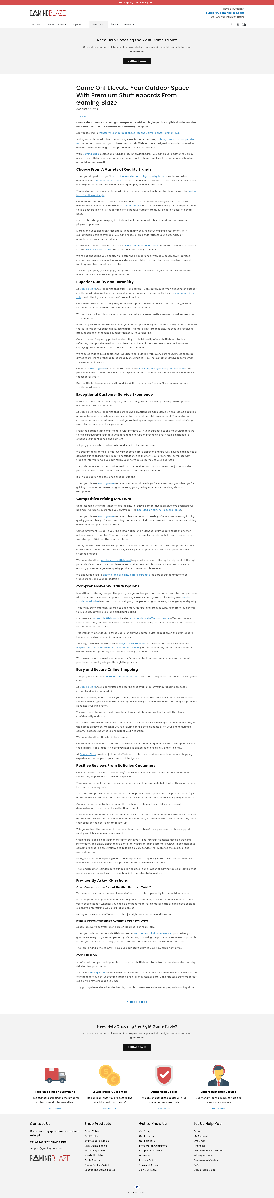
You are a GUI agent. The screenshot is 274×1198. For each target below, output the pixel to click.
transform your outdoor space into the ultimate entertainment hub (139, 133)
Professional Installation (208, 1150)
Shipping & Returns (150, 1150)
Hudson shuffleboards (99, 249)
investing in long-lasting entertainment (162, 368)
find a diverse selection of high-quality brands (139, 176)
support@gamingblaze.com (225, 13)
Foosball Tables (94, 1155)
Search (198, 1131)
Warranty (145, 1155)
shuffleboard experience (108, 180)
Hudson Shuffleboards (105, 618)
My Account (201, 1136)
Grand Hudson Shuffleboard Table (149, 618)
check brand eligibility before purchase (126, 574)
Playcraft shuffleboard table (142, 245)
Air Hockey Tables (95, 1150)
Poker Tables (92, 1131)
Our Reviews (146, 1136)
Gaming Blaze (90, 154)
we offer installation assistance (152, 933)
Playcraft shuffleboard (133, 643)
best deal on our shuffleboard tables (159, 510)
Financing (199, 1145)
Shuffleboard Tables (97, 1141)
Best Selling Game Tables (100, 1170)
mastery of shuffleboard (116, 560)
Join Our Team (148, 1170)
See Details (55, 1108)
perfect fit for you (130, 205)
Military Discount (204, 1155)
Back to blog (138, 1002)
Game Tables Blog (205, 1170)
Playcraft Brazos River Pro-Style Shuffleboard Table (107, 647)
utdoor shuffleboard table (123, 676)
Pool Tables (92, 1136)
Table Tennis (92, 1160)
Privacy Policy (147, 1160)
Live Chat (199, 1141)
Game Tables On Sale (97, 1165)
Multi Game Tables (96, 1145)
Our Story (145, 1131)
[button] (232, 24)
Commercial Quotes (206, 1160)
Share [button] (83, 116)
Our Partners (147, 1141)
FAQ (196, 1165)
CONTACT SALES (137, 60)
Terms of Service (149, 1165)
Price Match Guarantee (153, 1145)
